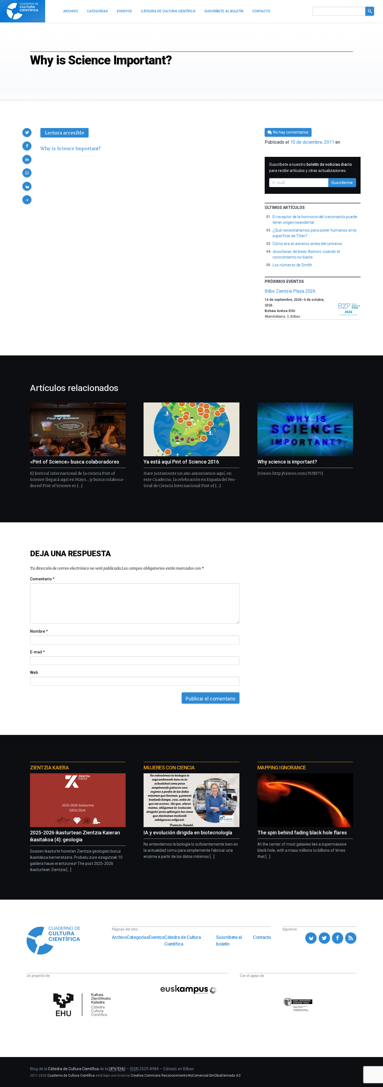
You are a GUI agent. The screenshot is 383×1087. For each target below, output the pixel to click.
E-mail (37, 652)
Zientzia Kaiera (49, 768)
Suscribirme (342, 182)
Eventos (156, 937)
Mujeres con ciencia (169, 768)
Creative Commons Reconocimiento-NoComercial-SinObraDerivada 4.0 (186, 1075)
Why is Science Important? (70, 148)
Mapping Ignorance (281, 768)
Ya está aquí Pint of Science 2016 (181, 462)
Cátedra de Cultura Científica (182, 941)
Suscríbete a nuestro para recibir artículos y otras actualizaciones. (310, 167)
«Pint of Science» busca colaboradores (74, 462)
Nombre (38, 631)
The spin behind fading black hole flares (302, 832)
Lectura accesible (64, 133)
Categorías (138, 937)
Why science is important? (287, 462)
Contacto (262, 937)
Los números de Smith (292, 265)
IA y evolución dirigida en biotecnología (188, 832)
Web (34, 672)
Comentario (42, 579)
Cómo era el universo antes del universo (307, 243)
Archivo (119, 937)
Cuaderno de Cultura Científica (71, 1075)
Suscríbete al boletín (229, 941)
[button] (26, 132)
